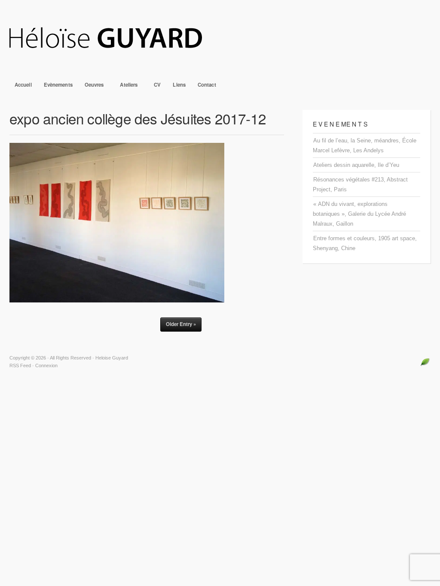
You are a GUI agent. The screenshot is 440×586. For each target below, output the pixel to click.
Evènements (58, 84)
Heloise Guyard (220, 39)
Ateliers (126, 87)
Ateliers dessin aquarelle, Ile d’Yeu (356, 165)
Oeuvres (91, 87)
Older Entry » (181, 324)
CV (157, 84)
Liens (179, 84)
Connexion (46, 365)
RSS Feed (20, 365)
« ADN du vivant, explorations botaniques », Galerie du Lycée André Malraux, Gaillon (359, 214)
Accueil (23, 84)
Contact (207, 84)
